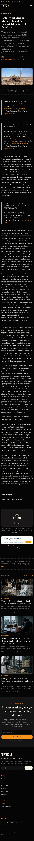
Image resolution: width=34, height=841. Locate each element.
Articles (3, 782)
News (3, 779)
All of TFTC (29, 575)
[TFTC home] (5, 5)
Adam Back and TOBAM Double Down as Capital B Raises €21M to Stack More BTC (15, 641)
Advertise (4, 810)
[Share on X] (8, 90)
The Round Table (6, 806)
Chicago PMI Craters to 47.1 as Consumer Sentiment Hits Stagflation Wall (17, 681)
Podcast (3, 788)
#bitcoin (15, 141)
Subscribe (16, 737)
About (3, 803)
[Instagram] (12, 822)
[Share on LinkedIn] (15, 90)
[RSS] (21, 822)
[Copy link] (27, 90)
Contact (3, 813)
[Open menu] (31, 5)
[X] (3, 822)
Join (27, 768)
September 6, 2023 (10, 113)
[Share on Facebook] (12, 90)
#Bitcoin (24, 104)
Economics (5, 598)
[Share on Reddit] (19, 90)
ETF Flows (4, 794)
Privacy (3, 834)
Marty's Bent (6, 13)
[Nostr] (7, 822)
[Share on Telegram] (23, 90)
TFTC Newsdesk (5, 612)
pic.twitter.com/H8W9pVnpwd (14, 109)
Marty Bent (7, 57)
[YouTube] (16, 822)
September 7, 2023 (10, 148)
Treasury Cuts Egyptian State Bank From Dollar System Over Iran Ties (16, 602)
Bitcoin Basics (5, 791)
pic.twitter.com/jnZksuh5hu (19, 144)
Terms (9, 834)
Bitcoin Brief (4, 785)
